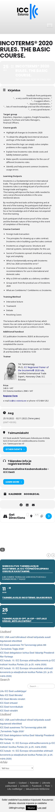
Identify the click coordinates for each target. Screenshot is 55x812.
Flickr (47, 785)
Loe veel (41, 807)
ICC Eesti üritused (8, 702)
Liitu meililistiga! (14, 788)
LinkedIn (24, 785)
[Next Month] (53, 555)
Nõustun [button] (31, 807)
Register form (10, 395)
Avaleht (11, 782)
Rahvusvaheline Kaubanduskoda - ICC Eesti (26, 470)
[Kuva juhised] (49, 516)
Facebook (37, 785)
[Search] (2, 550)
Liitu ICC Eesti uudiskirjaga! (13, 691)
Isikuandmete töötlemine (38, 788)
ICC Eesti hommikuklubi (11, 706)
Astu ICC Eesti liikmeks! (11, 695)
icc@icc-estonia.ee (17, 400)
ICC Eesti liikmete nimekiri (12, 698)
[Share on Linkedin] (27, 504)
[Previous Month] (49, 555)
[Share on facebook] (21, 504)
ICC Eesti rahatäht (9, 710)
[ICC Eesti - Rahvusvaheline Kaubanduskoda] (27, 11)
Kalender (15, 494)
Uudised (23, 782)
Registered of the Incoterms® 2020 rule (33, 369)
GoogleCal (31, 494)
